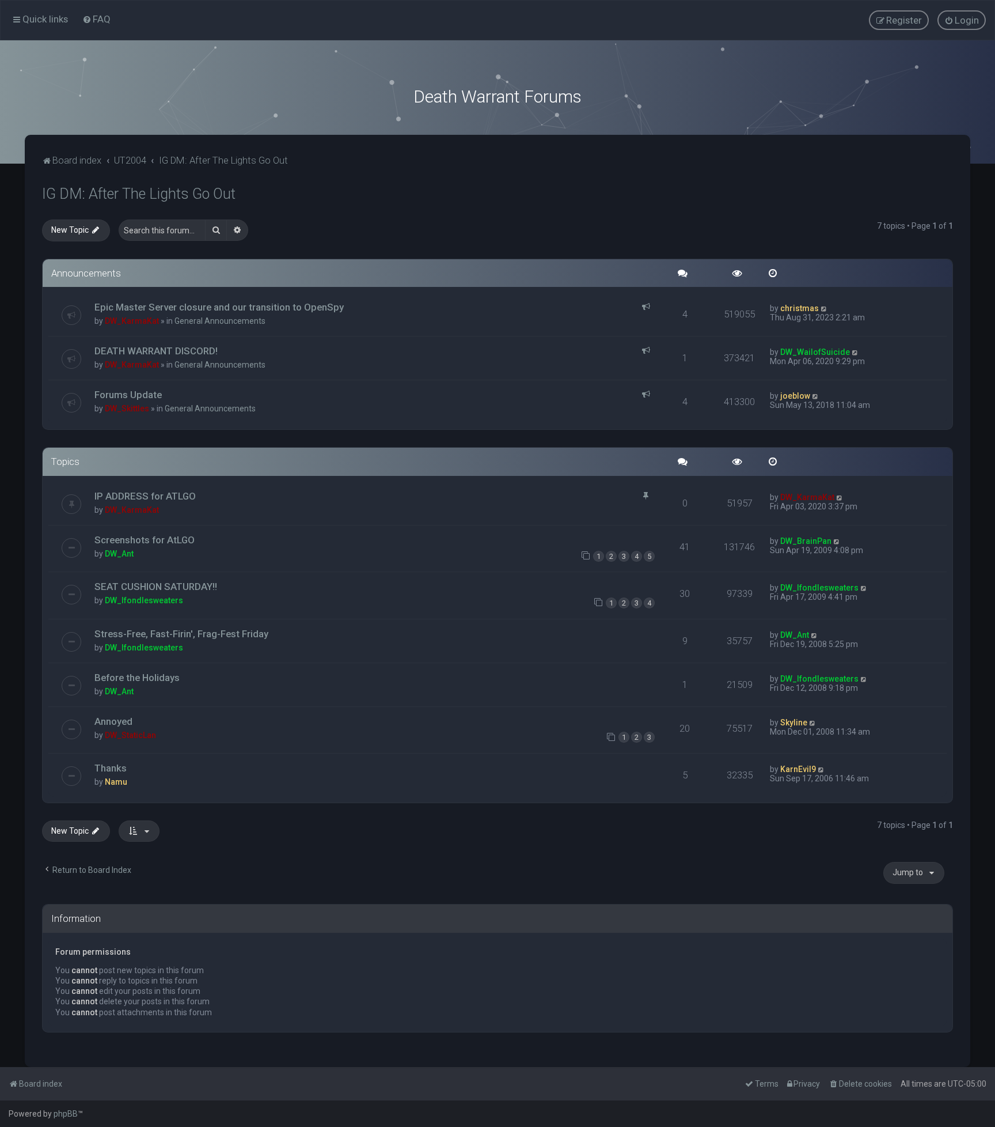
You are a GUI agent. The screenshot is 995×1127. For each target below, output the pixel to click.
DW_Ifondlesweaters (144, 600)
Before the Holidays (137, 677)
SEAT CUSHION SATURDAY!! (155, 586)
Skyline (793, 722)
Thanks (110, 768)
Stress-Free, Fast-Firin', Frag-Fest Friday (181, 634)
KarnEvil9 (798, 769)
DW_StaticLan (130, 735)
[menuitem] (96, 19)
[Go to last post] (824, 308)
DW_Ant (119, 553)
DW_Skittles (127, 408)
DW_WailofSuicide (815, 352)
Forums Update (128, 394)
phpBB (66, 1113)
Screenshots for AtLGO (144, 540)
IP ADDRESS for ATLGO (145, 496)
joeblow (795, 395)
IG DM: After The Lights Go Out (139, 194)
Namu (116, 781)
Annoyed (113, 721)
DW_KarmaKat (132, 321)
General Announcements (219, 321)
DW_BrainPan (805, 541)
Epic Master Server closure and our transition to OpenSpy (219, 307)
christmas (799, 308)
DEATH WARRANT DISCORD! (156, 351)
